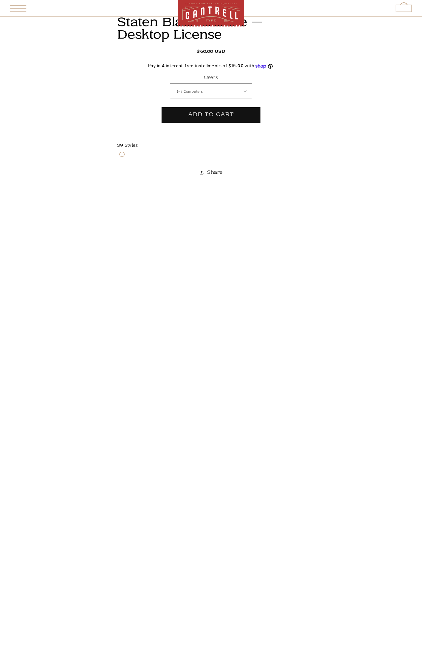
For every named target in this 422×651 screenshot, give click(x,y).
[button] (18, 8)
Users (211, 78)
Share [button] (215, 172)
